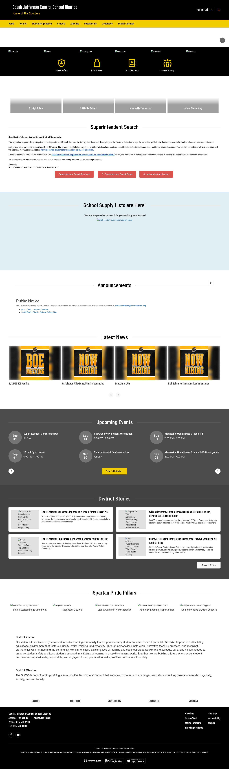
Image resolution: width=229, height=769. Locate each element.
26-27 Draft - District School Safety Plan (47, 312)
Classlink (189, 713)
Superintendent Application (156, 174)
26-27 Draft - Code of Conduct (42, 309)
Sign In (211, 723)
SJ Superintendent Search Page (117, 174)
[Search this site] (219, 9)
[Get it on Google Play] (114, 761)
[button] (204, 10)
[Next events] (218, 471)
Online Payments (193, 723)
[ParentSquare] (92, 761)
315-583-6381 (20, 726)
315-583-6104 (23, 722)
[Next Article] (118, 394)
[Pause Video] (222, 40)
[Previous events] (11, 471)
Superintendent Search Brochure (74, 174)
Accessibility (214, 718)
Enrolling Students (194, 727)
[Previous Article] (111, 394)
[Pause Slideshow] (211, 283)
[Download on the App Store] (136, 761)
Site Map (212, 713)
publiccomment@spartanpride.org (138, 305)
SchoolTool (191, 718)
